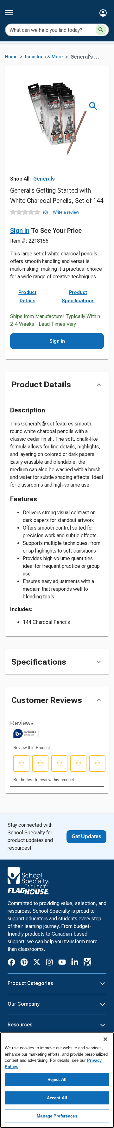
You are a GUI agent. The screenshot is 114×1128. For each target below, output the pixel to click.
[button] (103, 13)
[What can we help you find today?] (101, 30)
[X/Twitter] (37, 963)
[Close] (105, 1039)
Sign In (19, 230)
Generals (44, 179)
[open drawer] (8, 12)
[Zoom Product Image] (93, 106)
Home (11, 57)
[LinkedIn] (75, 963)
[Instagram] (49, 963)
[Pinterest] (24, 963)
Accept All (57, 1098)
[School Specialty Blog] (87, 963)
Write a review (66, 212)
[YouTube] (62, 963)
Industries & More (44, 57)
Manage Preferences (57, 1116)
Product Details (27, 296)
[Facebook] (11, 963)
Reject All (57, 1079)
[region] (57, 1080)
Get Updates (86, 836)
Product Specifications (78, 296)
